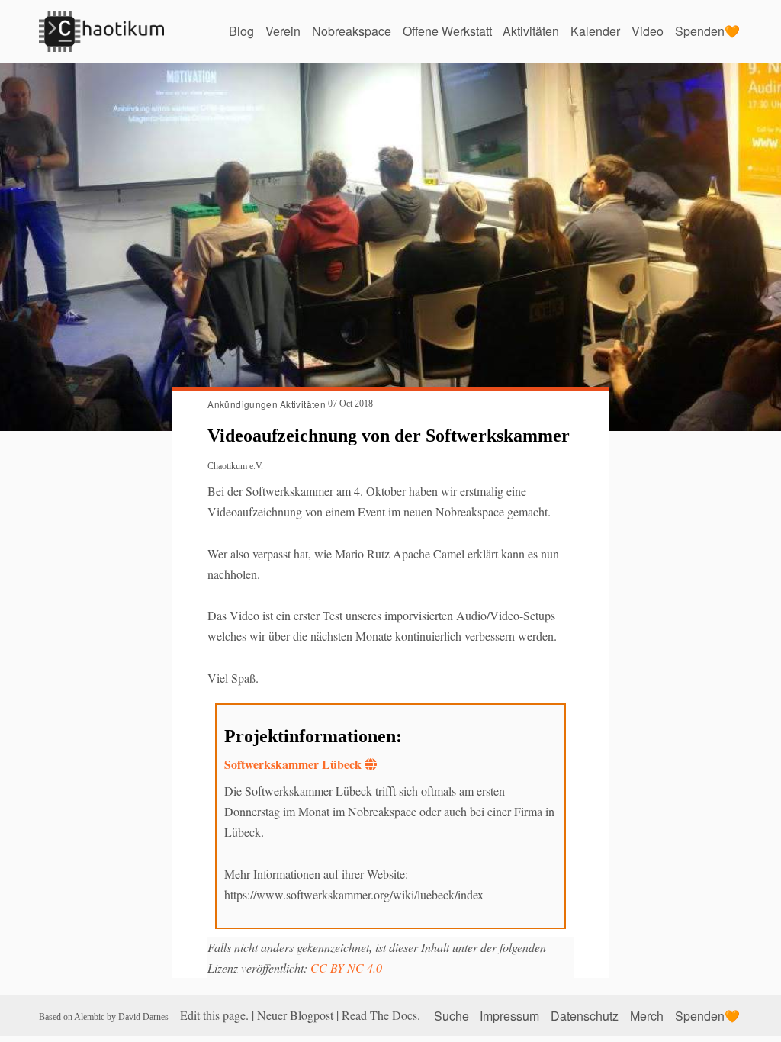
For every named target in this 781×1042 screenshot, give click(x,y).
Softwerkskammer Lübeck (293, 764)
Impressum (509, 1015)
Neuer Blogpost (295, 1015)
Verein (283, 31)
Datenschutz (585, 1015)
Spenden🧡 (707, 31)
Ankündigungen (242, 403)
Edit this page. (214, 1015)
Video (648, 31)
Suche (451, 1015)
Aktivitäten (531, 31)
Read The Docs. (381, 1015)
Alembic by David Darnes (121, 1016)
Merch (647, 1015)
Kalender (595, 31)
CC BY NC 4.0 (346, 968)
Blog (241, 31)
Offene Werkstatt (447, 31)
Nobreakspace (351, 31)
